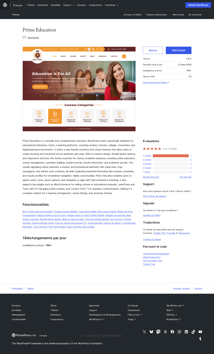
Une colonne (116, 219)
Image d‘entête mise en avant (51, 215)
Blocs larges (88, 227)
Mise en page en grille (73, 219)
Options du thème (112, 223)
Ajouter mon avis (151, 177)
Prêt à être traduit (57, 227)
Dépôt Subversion (152, 257)
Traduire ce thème (152, 239)
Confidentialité (19, 319)
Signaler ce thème (152, 215)
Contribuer (133, 305)
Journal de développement (156, 253)
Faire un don (135, 314)
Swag (132, 319)
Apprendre (94, 305)
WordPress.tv (97, 319)
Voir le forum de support (154, 196)
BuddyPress (174, 319)
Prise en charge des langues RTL (71, 223)
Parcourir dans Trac (152, 260)
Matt (170, 310)
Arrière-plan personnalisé (40, 211)
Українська (184, 233)
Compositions (56, 319)
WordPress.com (175, 305)
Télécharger (178, 50)
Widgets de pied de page (118, 215)
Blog (25, 211)
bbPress (172, 314)
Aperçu (153, 50)
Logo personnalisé (88, 211)
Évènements (134, 310)
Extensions (55, 314)
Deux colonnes (74, 227)
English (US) (160, 233)
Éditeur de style (125, 211)
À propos (16, 305)
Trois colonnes (40, 227)
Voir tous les (185, 177)
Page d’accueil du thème (155, 82)
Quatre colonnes (31, 219)
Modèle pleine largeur (50, 219)
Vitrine (53, 305)
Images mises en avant (78, 215)
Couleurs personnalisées (66, 211)
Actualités (16, 310)
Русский (171, 233)
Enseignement (29, 215)
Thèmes (16, 14)
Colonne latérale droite (42, 223)
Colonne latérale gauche (97, 219)
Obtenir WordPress (198, 5)
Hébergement (18, 314)
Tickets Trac (149, 264)
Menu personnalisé (107, 211)
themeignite (33, 37)
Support (93, 310)
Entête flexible (97, 215)
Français (43, 335)
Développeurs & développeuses (105, 314)
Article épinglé (95, 223)
